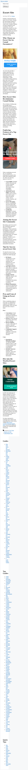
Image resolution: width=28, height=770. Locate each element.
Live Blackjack (8, 651)
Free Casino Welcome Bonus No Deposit (8, 495)
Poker (7, 676)
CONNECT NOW (10, 158)
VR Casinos (8, 727)
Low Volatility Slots (8, 657)
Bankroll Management (9, 593)
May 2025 (7, 762)
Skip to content (4, 1)
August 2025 (7, 756)
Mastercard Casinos (8, 663)
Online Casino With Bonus (7, 458)
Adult (7, 576)
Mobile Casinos (8, 668)
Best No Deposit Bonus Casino (7, 550)
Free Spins (7, 621)
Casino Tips (7, 609)
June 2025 (7, 759)
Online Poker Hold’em (8, 501)
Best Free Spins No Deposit (7, 447)
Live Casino (7, 653)
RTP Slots (7, 684)
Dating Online (7, 612)
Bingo (7, 598)
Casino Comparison (9, 601)
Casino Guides (7, 604)
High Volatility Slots (8, 641)
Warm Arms (6, 3)
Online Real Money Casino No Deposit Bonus (7, 478)
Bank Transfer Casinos (8, 590)
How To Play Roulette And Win (8, 524)
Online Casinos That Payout (8, 544)
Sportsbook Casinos (8, 707)
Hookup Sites (8, 645)
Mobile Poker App (7, 530)
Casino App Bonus (7, 505)
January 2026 (7, 751)
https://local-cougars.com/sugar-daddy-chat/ (9, 424)
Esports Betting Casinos (8, 618)
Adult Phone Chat (8, 433)
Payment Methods (8, 674)
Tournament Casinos (8, 713)
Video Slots (7, 718)
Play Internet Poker (7, 540)
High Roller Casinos (8, 637)
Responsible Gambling (9, 682)
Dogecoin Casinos (8, 615)
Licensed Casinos (8, 648)
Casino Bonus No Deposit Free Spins (7, 487)
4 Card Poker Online (7, 560)
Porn (7, 677)
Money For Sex (7, 432)
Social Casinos (8, 705)
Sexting (7, 700)
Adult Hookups (8, 578)
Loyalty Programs (8, 660)
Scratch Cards (7, 692)
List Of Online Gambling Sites (8, 464)
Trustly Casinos (8, 715)
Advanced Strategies (8, 581)
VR (7, 725)
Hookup (8, 643)
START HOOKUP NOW (11, 65)
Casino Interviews (8, 606)
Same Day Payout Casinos (8, 688)
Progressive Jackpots (8, 679)
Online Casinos (8, 671)
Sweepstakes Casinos (9, 710)
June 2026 (7, 748)
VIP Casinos (8, 721)
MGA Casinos (8, 666)
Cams (7, 599)
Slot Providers (8, 702)
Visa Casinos (8, 723)
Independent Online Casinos (9, 556)
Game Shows (7, 629)
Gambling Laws (8, 624)
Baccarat (8, 587)
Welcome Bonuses (8, 730)
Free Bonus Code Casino (7, 470)
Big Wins (7, 596)
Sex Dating (7, 698)
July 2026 (7, 745)
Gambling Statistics (8, 627)
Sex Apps (11, 430)
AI (6, 586)
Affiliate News (8, 584)
